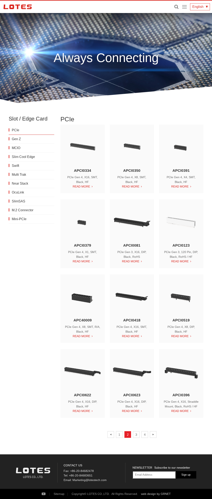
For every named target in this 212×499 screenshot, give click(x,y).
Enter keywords (176, 6)
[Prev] (110, 434)
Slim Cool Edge (23, 157)
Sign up (185, 474)
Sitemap (59, 493)
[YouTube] (47, 494)
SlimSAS (18, 201)
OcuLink (18, 192)
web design (148, 493)
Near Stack (20, 183)
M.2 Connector (22, 210)
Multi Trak (19, 174)
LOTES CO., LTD (17, 7)
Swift (15, 165)
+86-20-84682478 (82, 471)
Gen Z (16, 139)
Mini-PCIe (19, 219)
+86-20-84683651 (81, 475)
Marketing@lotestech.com (89, 480)
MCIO (16, 148)
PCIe (15, 130)
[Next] (153, 434)
